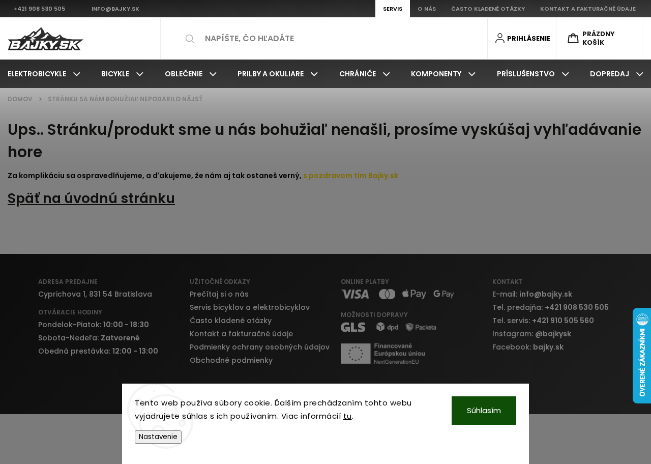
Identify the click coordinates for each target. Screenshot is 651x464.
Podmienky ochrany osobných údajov (260, 347)
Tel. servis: (543, 320)
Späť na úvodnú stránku (91, 198)
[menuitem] (44, 74)
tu (347, 416)
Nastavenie (158, 437)
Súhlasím (484, 410)
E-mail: (532, 294)
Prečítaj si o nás (219, 294)
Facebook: (528, 347)
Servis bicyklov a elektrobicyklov (250, 307)
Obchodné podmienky (231, 360)
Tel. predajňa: (550, 307)
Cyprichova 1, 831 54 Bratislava (95, 294)
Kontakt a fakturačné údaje (241, 334)
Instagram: (531, 334)
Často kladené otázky (231, 320)
